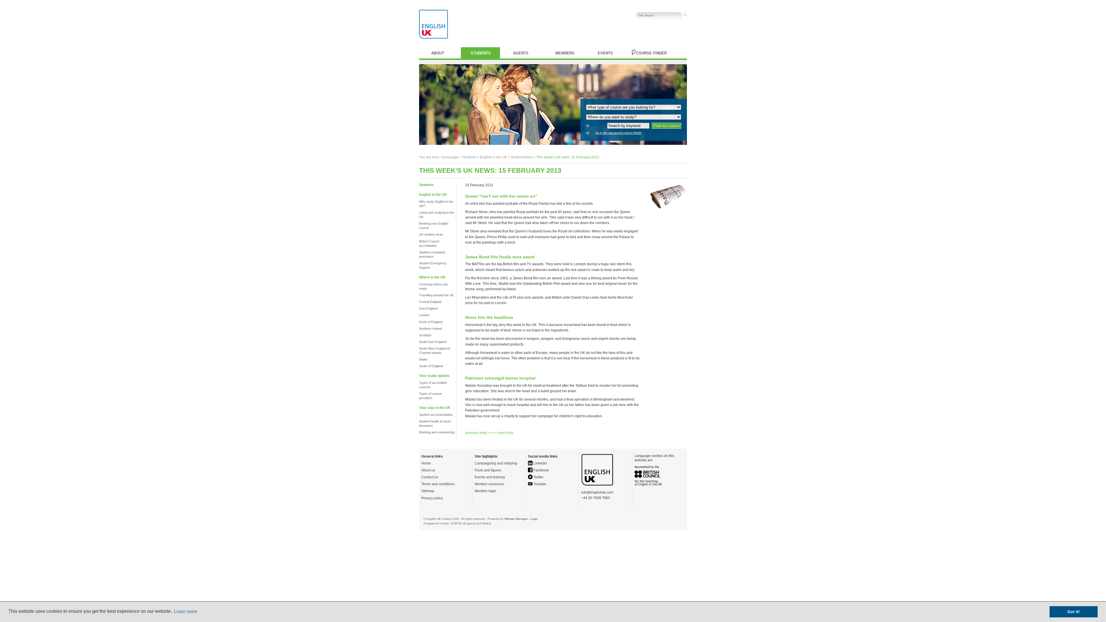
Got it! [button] (1073, 611)
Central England (430, 302)
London (424, 315)
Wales (423, 359)
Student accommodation (436, 414)
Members (565, 53)
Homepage (450, 157)
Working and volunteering (436, 432)
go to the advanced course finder (618, 132)
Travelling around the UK (436, 295)
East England (428, 308)
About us (428, 470)
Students (481, 53)
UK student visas (431, 234)
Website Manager (516, 518)
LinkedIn (540, 463)
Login (534, 518)
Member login (485, 491)
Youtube (539, 484)
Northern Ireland (430, 328)
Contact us (429, 477)
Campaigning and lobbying (496, 463)
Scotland (425, 335)
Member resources (489, 484)
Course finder (651, 53)
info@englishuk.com (597, 492)
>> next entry (503, 433)
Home (426, 463)
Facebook (541, 470)
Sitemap (427, 491)
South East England (432, 342)
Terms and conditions (438, 484)
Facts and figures (488, 470)
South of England (431, 366)
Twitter (538, 477)
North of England (430, 322)
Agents (521, 53)
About (437, 53)
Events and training (490, 477)
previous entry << (479, 433)
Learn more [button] (185, 611)
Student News (522, 157)
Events (605, 53)
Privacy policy (432, 498)
